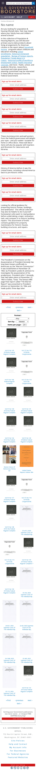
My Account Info (18, 747)
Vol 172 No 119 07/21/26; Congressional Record (26, 381)
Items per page (14, 325)
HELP (19, 17)
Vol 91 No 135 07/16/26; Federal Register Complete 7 (26, 561)
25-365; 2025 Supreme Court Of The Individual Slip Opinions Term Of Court (26, 660)
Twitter (15, 768)
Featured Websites (18, 757)
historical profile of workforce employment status (17, 61)
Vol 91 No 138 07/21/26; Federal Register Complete (9, 529)
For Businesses (18, 751)
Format (17, 315)
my (8, 17)
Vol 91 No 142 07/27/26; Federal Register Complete (9, 440)
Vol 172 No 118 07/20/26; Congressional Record (26, 352)
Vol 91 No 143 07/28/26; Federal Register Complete (27, 440)
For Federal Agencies (18, 754)
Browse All (10, 21)
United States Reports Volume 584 (26, 471)
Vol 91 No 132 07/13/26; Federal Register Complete (27, 689)
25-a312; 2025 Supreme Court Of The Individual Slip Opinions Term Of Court (26, 532)
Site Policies (18, 740)
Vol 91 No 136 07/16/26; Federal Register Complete (9, 591)
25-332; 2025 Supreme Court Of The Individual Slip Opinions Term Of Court (26, 594)
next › (30, 307)
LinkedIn (27, 768)
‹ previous (19, 307)
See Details (18, 719)
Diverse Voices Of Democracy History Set (9, 469)
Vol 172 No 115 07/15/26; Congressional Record (9, 561)
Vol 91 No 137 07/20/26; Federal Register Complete (9, 499)
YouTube (21, 768)
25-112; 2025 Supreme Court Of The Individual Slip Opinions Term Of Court (9, 693)
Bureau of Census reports (22, 56)
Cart (32, 17)
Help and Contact (18, 744)
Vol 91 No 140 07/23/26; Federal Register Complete (9, 411)
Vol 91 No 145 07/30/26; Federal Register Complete (9, 352)
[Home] (18, 12)
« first (8, 307)
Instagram (18, 768)
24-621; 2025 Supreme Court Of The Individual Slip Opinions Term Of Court (9, 627)
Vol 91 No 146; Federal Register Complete (9, 381)
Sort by (11, 321)
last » (19, 310)
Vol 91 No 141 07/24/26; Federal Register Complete (27, 411)
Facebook (12, 768)
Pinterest (24, 768)
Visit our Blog (18, 765)
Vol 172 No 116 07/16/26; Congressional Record (26, 499)
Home (3, 21)
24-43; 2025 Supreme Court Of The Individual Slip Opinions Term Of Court (26, 627)
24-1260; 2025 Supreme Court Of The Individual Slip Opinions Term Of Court (9, 660)
